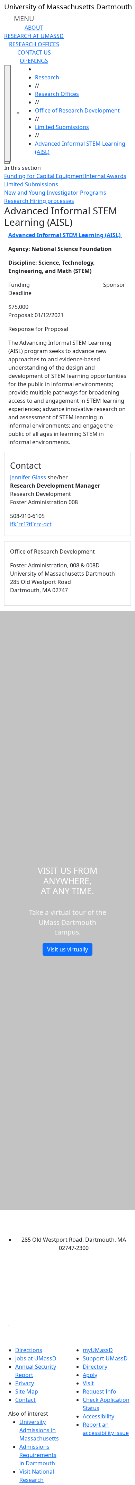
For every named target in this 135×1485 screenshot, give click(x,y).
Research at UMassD (34, 36)
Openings (34, 61)
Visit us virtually (67, 949)
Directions (28, 1350)
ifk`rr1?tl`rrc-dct (31, 524)
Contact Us (34, 52)
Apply (90, 1375)
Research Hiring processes (39, 201)
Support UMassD (105, 1358)
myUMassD (98, 1350)
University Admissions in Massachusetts (39, 1430)
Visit (88, 1383)
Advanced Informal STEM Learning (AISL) (65, 235)
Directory (95, 1366)
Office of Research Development (77, 110)
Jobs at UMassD (35, 1358)
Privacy (24, 1383)
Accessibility (98, 1416)
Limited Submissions (62, 127)
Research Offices (34, 44)
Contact (25, 1400)
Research (47, 77)
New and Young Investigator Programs (55, 192)
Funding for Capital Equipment (44, 176)
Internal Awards (105, 176)
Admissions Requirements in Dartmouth (37, 1455)
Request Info (99, 1391)
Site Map (26, 1391)
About (34, 27)
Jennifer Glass (28, 477)
